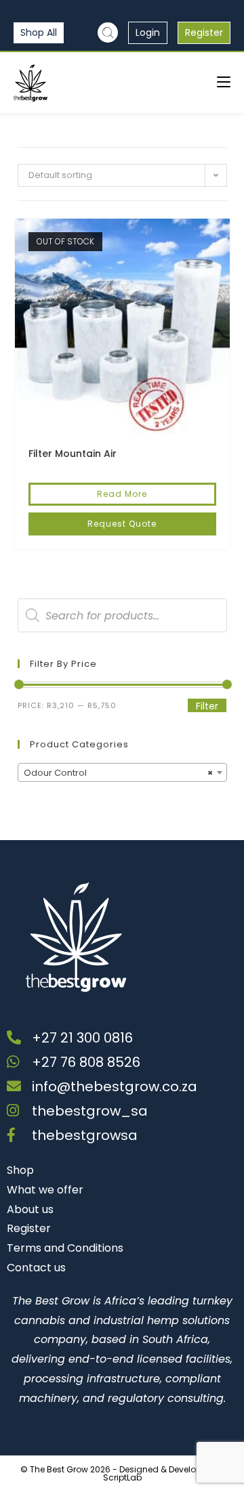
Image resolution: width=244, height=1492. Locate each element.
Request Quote (122, 523)
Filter (207, 706)
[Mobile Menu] (223, 82)
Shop (20, 1170)
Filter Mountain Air (72, 453)
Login (148, 32)
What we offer (45, 1190)
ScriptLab (122, 1477)
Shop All (38, 32)
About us (30, 1209)
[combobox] (122, 772)
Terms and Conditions (65, 1248)
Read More (122, 494)
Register (204, 32)
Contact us (36, 1267)
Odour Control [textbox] (118, 772)
